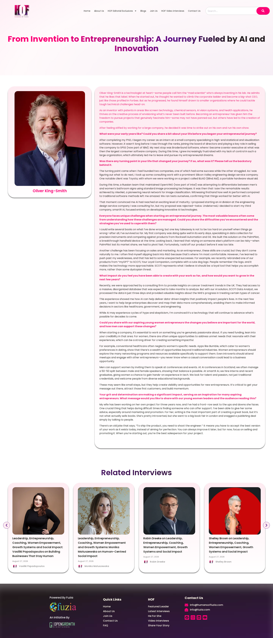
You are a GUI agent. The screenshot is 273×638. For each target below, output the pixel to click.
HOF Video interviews (172, 10)
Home (87, 10)
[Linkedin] (199, 617)
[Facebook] (187, 617)
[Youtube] (205, 617)
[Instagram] (193, 617)
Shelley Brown (223, 561)
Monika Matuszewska (97, 566)
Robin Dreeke (157, 561)
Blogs (143, 10)
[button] (6, 525)
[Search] (263, 11)
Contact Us (194, 10)
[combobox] (231, 11)
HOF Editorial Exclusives (120, 10)
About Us (99, 10)
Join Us (154, 10)
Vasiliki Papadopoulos (32, 566)
